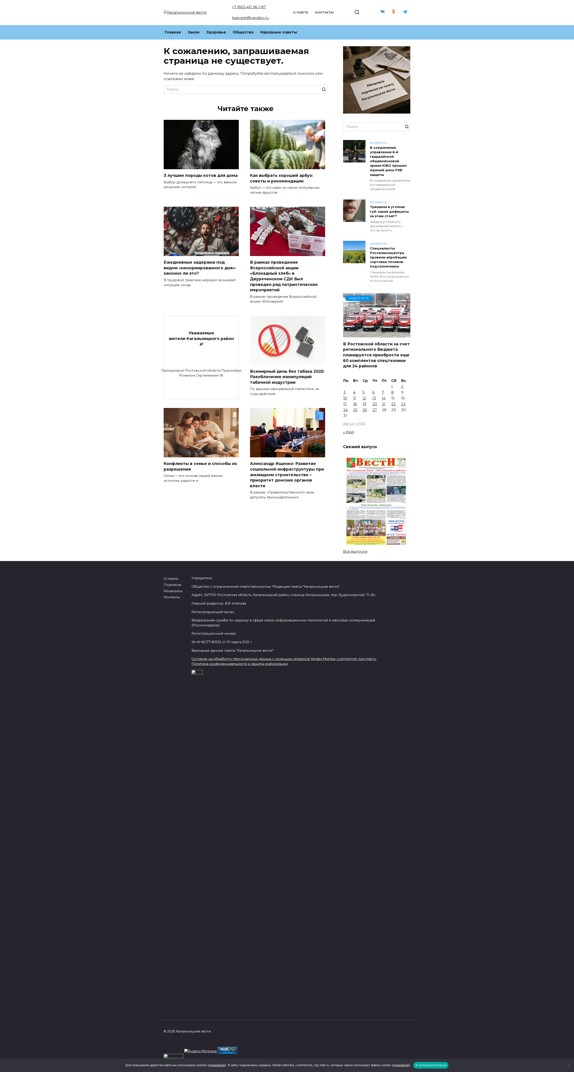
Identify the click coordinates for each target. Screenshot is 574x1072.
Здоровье (216, 32)
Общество (243, 32)
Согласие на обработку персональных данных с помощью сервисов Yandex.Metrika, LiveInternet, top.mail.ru (283, 659)
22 (393, 404)
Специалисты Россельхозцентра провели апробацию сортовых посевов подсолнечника (388, 257)
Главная (173, 32)
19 (364, 404)
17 (345, 404)
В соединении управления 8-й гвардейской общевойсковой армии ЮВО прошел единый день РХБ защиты (388, 161)
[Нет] (568, 1065)
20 (374, 404)
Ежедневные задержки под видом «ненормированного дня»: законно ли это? (200, 268)
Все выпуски (355, 551)
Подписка (172, 585)
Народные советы (278, 32)
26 (365, 410)
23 (403, 404)
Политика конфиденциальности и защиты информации (239, 664)
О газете (300, 12)
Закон (194, 32)
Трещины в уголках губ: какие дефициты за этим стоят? (389, 211)
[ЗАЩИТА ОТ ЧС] (376, 335)
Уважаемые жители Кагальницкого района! (201, 338)
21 (383, 404)
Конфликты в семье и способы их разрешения (200, 466)
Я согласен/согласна (430, 1065)
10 (345, 398)
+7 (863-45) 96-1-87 (249, 7)
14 (383, 398)
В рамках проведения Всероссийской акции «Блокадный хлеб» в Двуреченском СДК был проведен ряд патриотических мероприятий (284, 276)
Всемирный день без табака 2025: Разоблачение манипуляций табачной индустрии (287, 377)
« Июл (348, 432)
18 (355, 404)
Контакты (324, 12)
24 (345, 410)
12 (364, 398)
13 (374, 398)
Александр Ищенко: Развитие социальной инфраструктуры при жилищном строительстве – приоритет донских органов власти (287, 474)
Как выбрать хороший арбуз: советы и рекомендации (281, 178)
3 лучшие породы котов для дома (201, 175)
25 (355, 410)
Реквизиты (173, 591)
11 (354, 398)
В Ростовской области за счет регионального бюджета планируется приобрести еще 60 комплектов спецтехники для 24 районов (376, 354)
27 (374, 410)
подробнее (217, 1065)
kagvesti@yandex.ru (250, 18)
